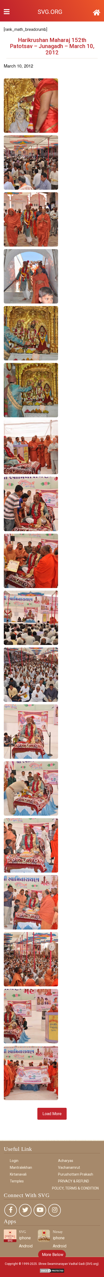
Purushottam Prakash (75, 1174)
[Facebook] (10, 1210)
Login (14, 1161)
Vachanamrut (69, 1167)
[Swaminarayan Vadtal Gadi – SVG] (96, 12)
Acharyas (65, 1161)
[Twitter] (25, 1210)
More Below (52, 1254)
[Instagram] (54, 1210)
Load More (52, 1113)
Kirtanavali (18, 1174)
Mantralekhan (21, 1167)
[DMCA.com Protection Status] (52, 1270)
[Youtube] (40, 1210)
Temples (17, 1181)
